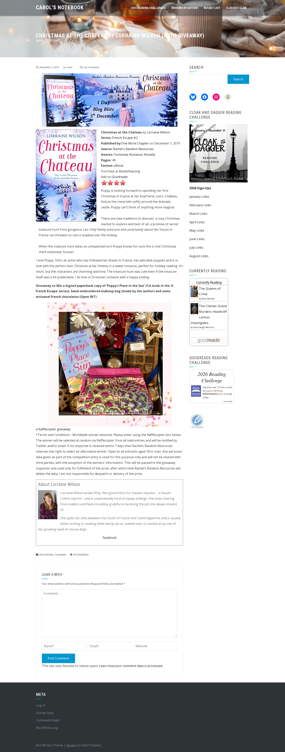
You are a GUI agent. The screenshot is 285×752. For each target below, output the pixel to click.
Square (71, 745)
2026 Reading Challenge (212, 377)
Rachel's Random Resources (133, 149)
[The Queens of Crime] (194, 291)
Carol (69, 67)
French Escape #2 (125, 138)
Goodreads (120, 177)
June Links (197, 239)
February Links (200, 205)
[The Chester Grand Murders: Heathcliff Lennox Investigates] (194, 308)
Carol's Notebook (60, 7)
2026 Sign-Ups (200, 188)
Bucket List (212, 8)
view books (227, 401)
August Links (198, 256)
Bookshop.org (129, 171)
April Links (197, 222)
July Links (196, 247)
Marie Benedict (208, 298)
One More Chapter (135, 143)
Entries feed (45, 713)
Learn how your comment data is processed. (131, 666)
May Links (196, 230)
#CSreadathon (81, 554)
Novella (149, 154)
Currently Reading (209, 282)
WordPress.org (47, 728)
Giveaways (60, 554)
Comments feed (47, 720)
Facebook (110, 537)
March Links (198, 213)
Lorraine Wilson (158, 132)
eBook (119, 165)
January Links (199, 196)
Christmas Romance (128, 154)
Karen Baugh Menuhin (203, 327)
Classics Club (236, 8)
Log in (40, 705)
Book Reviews (46, 554)
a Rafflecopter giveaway (53, 429)
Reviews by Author (185, 8)
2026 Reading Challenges (148, 8)
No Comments (91, 67)
